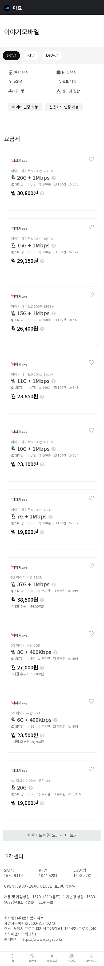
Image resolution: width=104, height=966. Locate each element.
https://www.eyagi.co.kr (41, 939)
